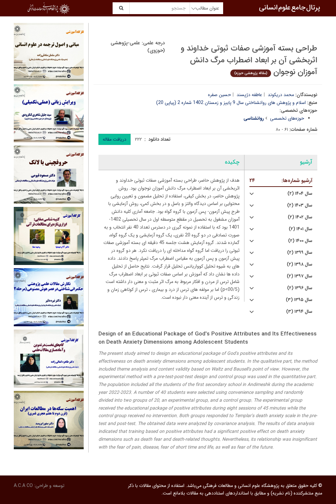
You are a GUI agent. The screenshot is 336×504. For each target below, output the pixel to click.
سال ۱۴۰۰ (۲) (300, 240)
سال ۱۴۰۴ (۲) (299, 193)
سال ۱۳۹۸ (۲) (299, 264)
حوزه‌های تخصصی (287, 118)
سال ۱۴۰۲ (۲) (300, 217)
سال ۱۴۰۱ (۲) (300, 229)
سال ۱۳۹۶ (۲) (299, 288)
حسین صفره (219, 94)
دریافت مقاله (114, 139)
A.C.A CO (23, 485)
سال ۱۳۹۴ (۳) (299, 311)
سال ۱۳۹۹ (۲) (299, 252)
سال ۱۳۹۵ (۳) (299, 299)
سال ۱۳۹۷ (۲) (299, 276)
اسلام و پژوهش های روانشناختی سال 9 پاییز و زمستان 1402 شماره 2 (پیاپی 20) (231, 102)
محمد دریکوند (281, 94)
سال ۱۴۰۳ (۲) (299, 205)
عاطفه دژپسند (249, 94)
